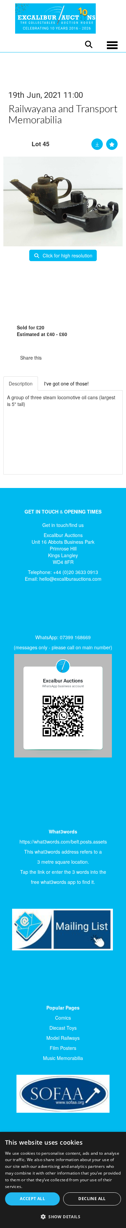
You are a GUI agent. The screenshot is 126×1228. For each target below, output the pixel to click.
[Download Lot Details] (97, 144)
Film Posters (63, 1048)
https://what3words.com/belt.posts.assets (63, 841)
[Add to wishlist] (112, 144)
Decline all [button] (92, 1198)
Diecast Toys (63, 1027)
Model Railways (63, 1037)
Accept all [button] (32, 1198)
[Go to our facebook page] (16, 610)
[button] (63, 1216)
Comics (63, 1017)
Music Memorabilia (63, 1058)
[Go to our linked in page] (30, 610)
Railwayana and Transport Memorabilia (63, 113)
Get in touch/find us (63, 525)
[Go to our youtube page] (44, 610)
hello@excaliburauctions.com (70, 578)
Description (21, 383)
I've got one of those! (66, 383)
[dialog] (63, 1180)
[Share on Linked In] (66, 357)
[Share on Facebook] (52, 357)
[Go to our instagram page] (80, 357)
